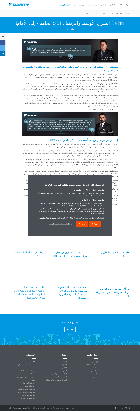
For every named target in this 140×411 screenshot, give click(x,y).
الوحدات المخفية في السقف (27, 389)
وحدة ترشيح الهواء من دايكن (26, 377)
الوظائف (95, 377)
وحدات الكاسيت (30, 386)
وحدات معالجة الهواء (29, 383)
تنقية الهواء (32, 374)
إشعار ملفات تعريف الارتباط (41, 408)
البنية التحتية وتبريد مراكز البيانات (56, 380)
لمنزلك (64, 362)
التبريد (34, 380)
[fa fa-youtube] (129, 408)
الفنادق (64, 368)
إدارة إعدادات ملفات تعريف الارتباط (60, 224)
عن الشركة (94, 362)
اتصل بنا (85, 13)
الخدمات (94, 13)
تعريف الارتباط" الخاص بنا (48, 218)
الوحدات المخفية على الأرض (27, 392)
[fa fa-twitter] (119, 408)
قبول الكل (95, 224)
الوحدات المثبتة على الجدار (27, 365)
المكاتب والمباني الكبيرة (59, 374)
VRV (34, 362)
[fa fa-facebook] (115, 408)
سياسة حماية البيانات (57, 408)
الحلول (127, 13)
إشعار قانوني (27, 408)
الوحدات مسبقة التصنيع (28, 398)
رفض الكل (82, 224)
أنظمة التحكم (31, 368)
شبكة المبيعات (93, 371)
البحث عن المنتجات (107, 13)
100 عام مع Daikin (92, 365)
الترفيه (64, 371)
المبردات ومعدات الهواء (28, 371)
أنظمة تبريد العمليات (60, 377)
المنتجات (119, 13)
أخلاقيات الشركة (70, 408)
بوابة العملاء (94, 374)
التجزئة (64, 365)
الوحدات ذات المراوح (29, 395)
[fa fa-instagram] (126, 408)
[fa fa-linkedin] (122, 408)
